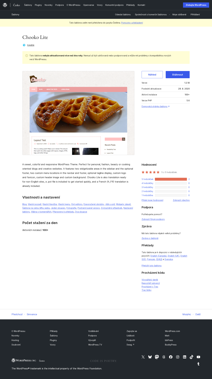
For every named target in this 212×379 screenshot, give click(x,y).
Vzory (53, 344)
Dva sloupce (81, 211)
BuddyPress (171, 344)
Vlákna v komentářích (41, 211)
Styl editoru (76, 204)
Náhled (152, 74)
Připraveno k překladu (63, 211)
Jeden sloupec (58, 208)
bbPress (169, 340)
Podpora (92, 335)
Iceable (30, 45)
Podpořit (131, 340)
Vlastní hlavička (49, 204)
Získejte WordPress (196, 5)
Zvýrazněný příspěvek (111, 208)
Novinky (15, 335)
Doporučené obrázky (94, 204)
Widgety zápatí (123, 204)
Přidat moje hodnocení (152, 200)
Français (151, 259)
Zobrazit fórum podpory (153, 219)
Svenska (169, 259)
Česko (42, 361)
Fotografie (71, 208)
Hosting (15, 340)
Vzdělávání (93, 331)
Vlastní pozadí (34, 204)
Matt (167, 335)
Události (130, 335)
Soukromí (16, 344)
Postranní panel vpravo (89, 208)
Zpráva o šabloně (150, 238)
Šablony (15, 14)
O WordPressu (18, 331)
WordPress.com (172, 331)
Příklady (54, 331)
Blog (24, 204)
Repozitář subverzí (151, 283)
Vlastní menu (64, 204)
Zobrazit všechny (181, 200)
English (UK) (173, 256)
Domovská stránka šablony (154, 106)
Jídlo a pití (110, 204)
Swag (130, 344)
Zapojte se (132, 331)
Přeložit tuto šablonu (152, 265)
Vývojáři (92, 340)
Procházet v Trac (150, 286)
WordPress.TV (95, 344)
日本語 (159, 259)
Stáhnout (177, 74)
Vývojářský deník (150, 279)
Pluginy (53, 340)
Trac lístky (146, 290)
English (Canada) (159, 256)
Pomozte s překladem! (132, 22)
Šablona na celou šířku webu (36, 208)
